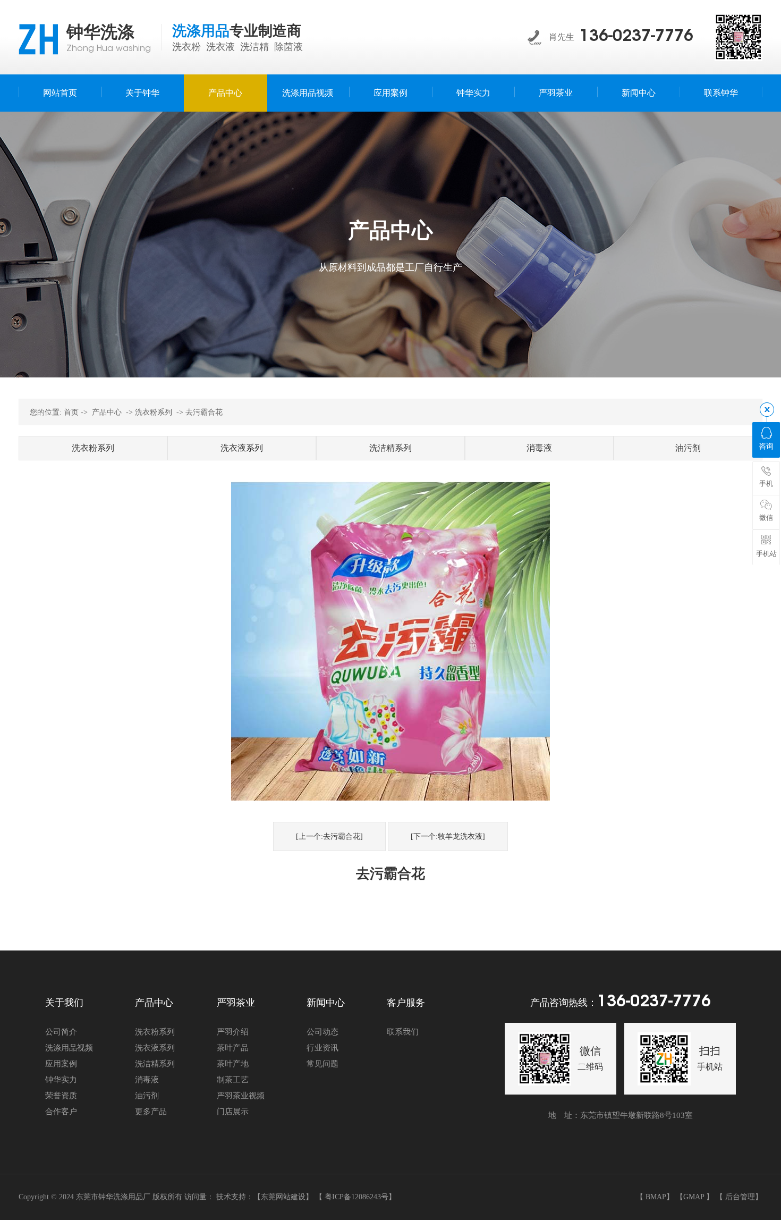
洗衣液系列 (241, 447)
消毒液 (539, 447)
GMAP (693, 1197)
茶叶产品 (233, 1048)
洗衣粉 (186, 46)
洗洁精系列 (390, 447)
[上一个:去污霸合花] (329, 836)
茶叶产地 (233, 1063)
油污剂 (688, 447)
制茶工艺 (233, 1079)
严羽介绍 (233, 1032)
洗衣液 (220, 46)
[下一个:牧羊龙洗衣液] (448, 836)
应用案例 (61, 1063)
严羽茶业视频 (241, 1095)
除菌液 (288, 46)
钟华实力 (61, 1079)
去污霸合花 (204, 412)
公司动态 (322, 1032)
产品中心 (107, 412)
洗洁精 (254, 46)
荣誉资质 (61, 1095)
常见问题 (322, 1063)
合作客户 (61, 1111)
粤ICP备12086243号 (356, 1197)
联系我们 (403, 1032)
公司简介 (61, 1032)
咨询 (766, 446)
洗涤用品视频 (69, 1048)
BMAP (656, 1197)
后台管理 (740, 1197)
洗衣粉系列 (153, 412)
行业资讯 (322, 1048)
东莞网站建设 (283, 1197)
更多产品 (151, 1111)
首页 (71, 412)
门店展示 (233, 1111)
